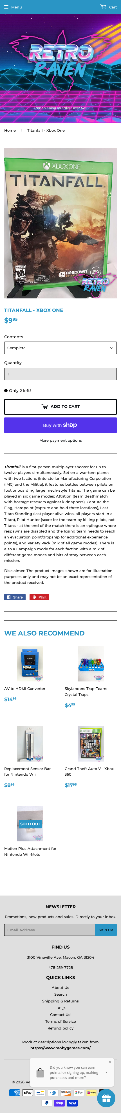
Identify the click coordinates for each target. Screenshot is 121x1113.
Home (10, 130)
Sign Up (106, 930)
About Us (60, 987)
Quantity (13, 362)
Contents (13, 336)
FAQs (60, 1008)
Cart (112, 7)
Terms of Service (60, 1021)
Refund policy (60, 1028)
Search (60, 994)
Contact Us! (60, 1014)
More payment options (60, 440)
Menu (16, 7)
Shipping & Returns (60, 1001)
